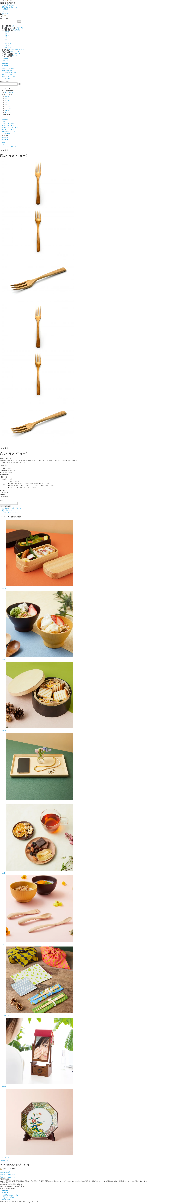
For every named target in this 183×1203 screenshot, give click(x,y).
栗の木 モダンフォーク (9, 146)
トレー (7, 38)
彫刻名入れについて (8, 74)
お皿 (6, 40)
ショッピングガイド (8, 5)
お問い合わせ (6, 1199)
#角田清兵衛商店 (5, 1172)
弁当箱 (7, 32)
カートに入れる (5, 506)
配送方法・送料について (9, 7)
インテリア (8, 48)
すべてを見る (9, 92)
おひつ (7, 36)
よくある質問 (6, 78)
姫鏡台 (7, 46)
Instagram (5, 65)
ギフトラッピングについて (10, 72)
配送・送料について (8, 70)
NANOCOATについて (8, 76)
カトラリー (8, 42)
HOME (4, 142)
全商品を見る (4, 1160)
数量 (1, 500)
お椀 (6, 34)
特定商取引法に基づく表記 (10, 1195)
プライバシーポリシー (9, 1197)
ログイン (5, 11)
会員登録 (5, 9)
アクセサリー (9, 44)
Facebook (5, 63)
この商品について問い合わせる (11, 508)
